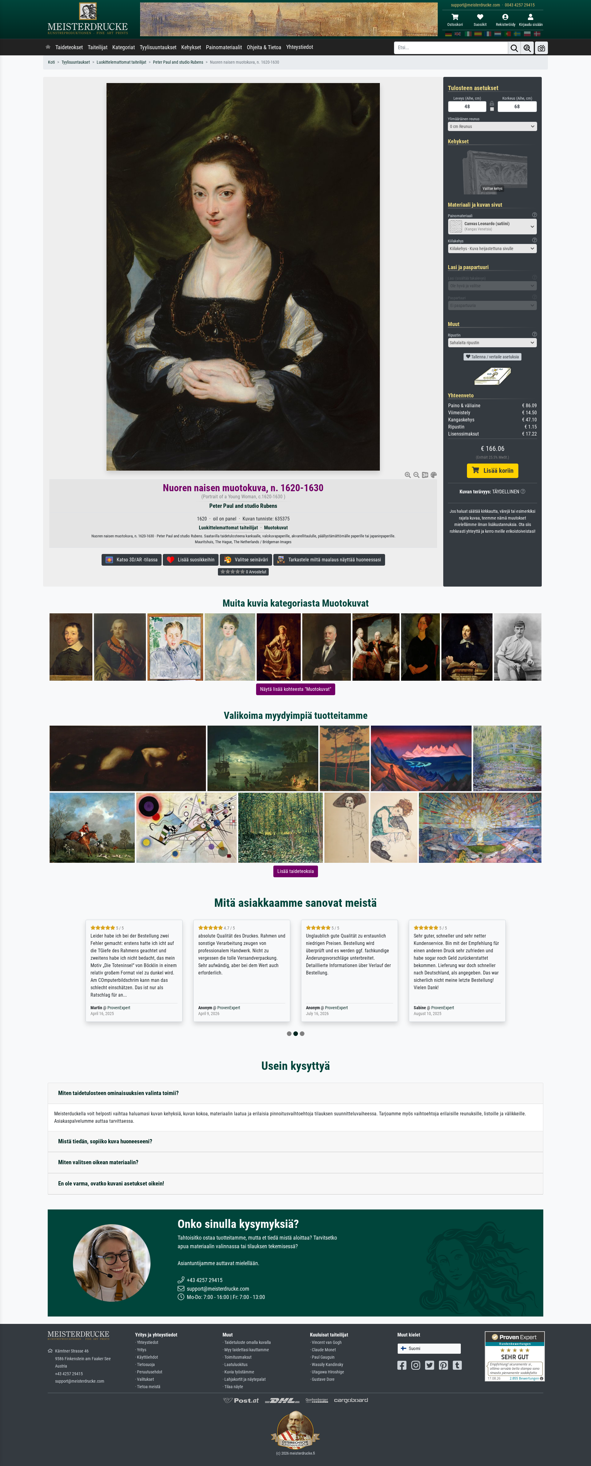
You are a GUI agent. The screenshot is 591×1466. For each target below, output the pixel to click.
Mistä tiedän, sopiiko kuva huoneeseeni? (105, 1141)
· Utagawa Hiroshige (327, 1372)
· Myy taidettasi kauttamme (246, 1349)
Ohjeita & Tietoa (264, 47)
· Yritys (140, 1349)
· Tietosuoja (145, 1364)
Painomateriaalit (224, 47)
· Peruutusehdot (148, 1372)
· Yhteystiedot (146, 1342)
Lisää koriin (496, 470)
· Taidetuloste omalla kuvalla (247, 1342)
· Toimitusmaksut (237, 1357)
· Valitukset (144, 1379)
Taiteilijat (97, 47)
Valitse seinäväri (249, 560)
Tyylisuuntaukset (158, 47)
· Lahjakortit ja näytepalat (244, 1379)
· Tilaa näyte (233, 1386)
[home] (48, 47)
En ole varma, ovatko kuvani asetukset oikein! (111, 1183)
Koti (51, 62)
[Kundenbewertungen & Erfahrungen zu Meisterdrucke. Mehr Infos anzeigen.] (515, 1356)
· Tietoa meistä (147, 1386)
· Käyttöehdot (146, 1357)
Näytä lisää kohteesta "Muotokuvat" (295, 689)
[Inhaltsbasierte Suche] (527, 48)
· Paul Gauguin (322, 1357)
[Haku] (514, 48)
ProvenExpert (114, 1007)
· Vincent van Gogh (326, 1342)
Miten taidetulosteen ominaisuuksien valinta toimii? (118, 1093)
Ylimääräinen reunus (464, 119)
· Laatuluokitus (235, 1364)
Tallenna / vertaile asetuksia (494, 356)
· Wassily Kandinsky (326, 1364)
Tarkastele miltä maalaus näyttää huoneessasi (333, 560)
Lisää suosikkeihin (194, 560)
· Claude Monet (323, 1349)
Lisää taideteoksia (295, 871)
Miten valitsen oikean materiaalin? (98, 1162)
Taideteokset (69, 47)
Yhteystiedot (299, 47)
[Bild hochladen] (541, 48)
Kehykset (191, 47)
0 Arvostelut (255, 571)
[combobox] (492, 126)
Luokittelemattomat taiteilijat (121, 62)
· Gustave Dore (322, 1379)
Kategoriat (123, 47)
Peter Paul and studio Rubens (178, 62)
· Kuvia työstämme (238, 1372)
